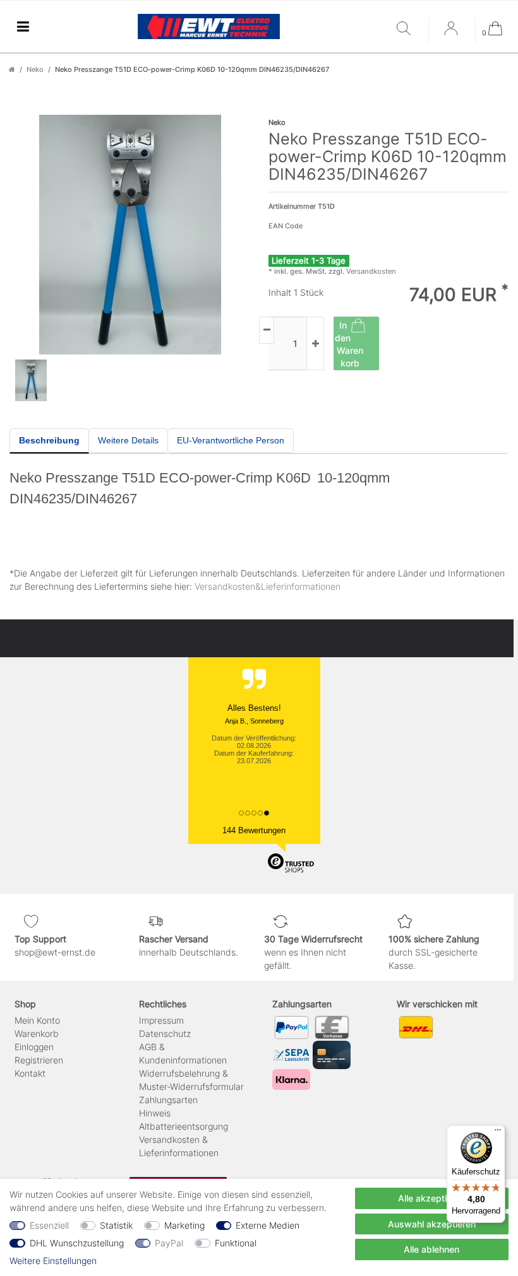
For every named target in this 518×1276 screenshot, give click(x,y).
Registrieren (39, 1060)
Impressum (161, 1020)
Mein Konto (37, 1020)
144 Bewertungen (254, 830)
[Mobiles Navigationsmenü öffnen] (22, 27)
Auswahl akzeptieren (432, 1224)
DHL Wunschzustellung (77, 1243)
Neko (35, 69)
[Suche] (409, 29)
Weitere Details (128, 440)
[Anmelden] (452, 33)
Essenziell (49, 1225)
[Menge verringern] (266, 330)
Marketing (184, 1225)
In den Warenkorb (349, 344)
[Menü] (497, 1132)
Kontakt (30, 1073)
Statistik (116, 1225)
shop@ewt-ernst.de (55, 952)
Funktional (235, 1243)
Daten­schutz (165, 1033)
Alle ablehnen (431, 1249)
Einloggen (34, 1046)
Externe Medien (267, 1225)
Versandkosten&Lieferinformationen (267, 586)
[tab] (49, 441)
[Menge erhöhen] (315, 344)
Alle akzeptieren (431, 1198)
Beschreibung (49, 440)
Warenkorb (37, 1033)
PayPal (169, 1243)
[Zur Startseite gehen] (12, 69)
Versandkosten (370, 271)
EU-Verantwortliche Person (230, 440)
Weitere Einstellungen (53, 1260)
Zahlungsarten (168, 1099)
